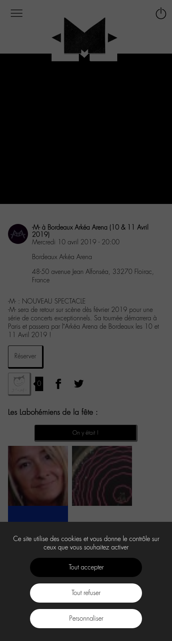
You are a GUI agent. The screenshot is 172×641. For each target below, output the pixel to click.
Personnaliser (86, 618)
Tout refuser (86, 593)
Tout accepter (86, 567)
